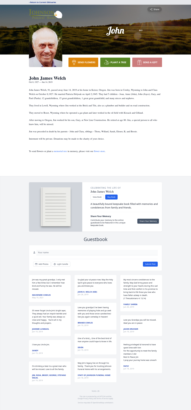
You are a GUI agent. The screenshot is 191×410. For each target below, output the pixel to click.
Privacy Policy (88, 398)
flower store (99, 151)
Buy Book (111, 197)
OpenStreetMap (98, 403)
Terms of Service (103, 398)
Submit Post (150, 264)
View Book (97, 197)
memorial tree (60, 151)
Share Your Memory (148, 221)
